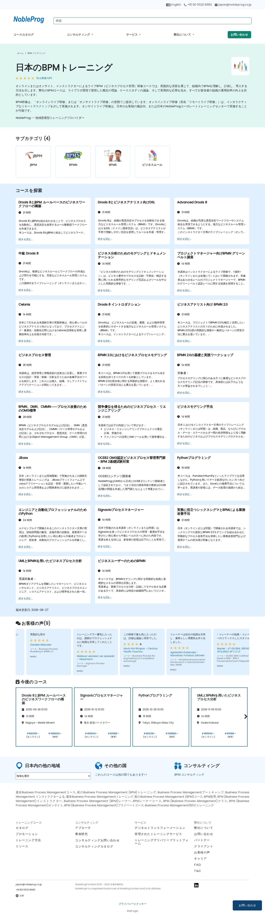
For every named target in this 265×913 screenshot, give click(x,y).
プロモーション (27, 834)
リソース (22, 846)
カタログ (22, 828)
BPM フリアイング (36, 53)
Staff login (132, 910)
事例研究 (81, 834)
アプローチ (83, 828)
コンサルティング (79, 35)
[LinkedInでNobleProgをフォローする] (196, 885)
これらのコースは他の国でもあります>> (121, 775)
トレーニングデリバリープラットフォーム (162, 841)
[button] (245, 716)
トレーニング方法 (28, 840)
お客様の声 (202, 852)
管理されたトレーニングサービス (158, 834)
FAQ (197, 865)
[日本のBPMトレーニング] (32, 18)
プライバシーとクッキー (132, 904)
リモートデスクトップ (35, 106)
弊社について (183, 35)
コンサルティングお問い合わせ (97, 840)
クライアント (203, 846)
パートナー (202, 840)
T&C (197, 871)
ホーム (20, 53)
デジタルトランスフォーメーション (160, 828)
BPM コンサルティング (189, 775)
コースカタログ (24, 35)
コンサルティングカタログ (94, 846)
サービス (132, 35)
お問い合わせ (247, 905)
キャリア (200, 858)
